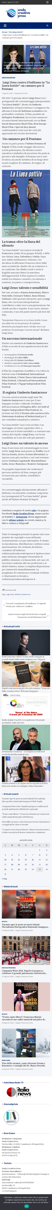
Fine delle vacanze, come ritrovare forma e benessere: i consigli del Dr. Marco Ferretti (23, 1064)
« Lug (4, 879)
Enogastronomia (9, 968)
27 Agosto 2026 (8, 930)
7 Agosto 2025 (7, 93)
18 (12, 864)
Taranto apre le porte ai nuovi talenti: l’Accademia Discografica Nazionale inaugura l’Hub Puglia (25, 927)
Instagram (21, 517)
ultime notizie (16, 520)
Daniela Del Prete (21, 93)
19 (19, 864)
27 (26, 869)
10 (5, 860)
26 (19, 869)
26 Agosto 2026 (8, 1023)
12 (19, 860)
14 (33, 860)
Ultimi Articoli (11, 886)
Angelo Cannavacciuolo (24, 930)
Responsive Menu (47, 2)
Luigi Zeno (10, 594)
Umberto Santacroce (23, 594)
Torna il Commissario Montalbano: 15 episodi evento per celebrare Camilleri (26, 604)
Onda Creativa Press (23, 513)
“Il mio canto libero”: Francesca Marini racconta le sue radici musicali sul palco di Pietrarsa (23, 1019)
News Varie (6, 1060)
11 (12, 860)
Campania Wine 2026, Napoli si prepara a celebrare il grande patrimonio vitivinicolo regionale (24, 973)
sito (34, 510)
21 (33, 864)
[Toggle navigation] (5, 25)
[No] (49, 1202)
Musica (4, 921)
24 (5, 869)
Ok (26, 1206)
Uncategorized (8, 78)
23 (47, 864)
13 (26, 860)
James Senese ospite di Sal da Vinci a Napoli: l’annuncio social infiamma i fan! (27, 615)
